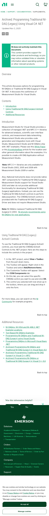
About (26, 463)
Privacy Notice (13, 493)
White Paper (40, 146)
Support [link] (11, 11)
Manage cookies (24, 511)
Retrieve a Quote (11, 451)
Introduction (11, 106)
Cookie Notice (28, 493)
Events (36, 466)
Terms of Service (26, 451)
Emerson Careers (37, 463)
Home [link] (3, 11)
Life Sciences (18, 436)
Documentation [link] (24, 11)
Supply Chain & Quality (23, 466)
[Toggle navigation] (13, 4)
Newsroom (9, 466)
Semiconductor (31, 436)
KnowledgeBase (15, 149)
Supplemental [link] (39, 11)
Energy (28, 433)
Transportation (10, 439)
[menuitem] (37, 5)
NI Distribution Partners (12, 448)
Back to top (42, 228)
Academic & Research (12, 430)
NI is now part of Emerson (13, 463)
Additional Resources (15, 114)
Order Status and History (31, 448)
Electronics (19, 433)
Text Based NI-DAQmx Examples (20, 333)
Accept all (24, 504)
